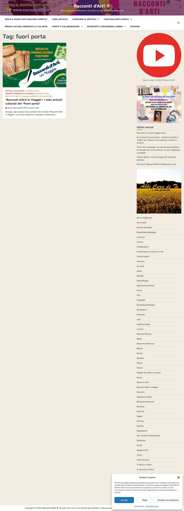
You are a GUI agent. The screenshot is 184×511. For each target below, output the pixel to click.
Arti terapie (141, 222)
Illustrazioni (142, 309)
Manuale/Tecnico (144, 334)
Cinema (140, 242)
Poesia (139, 368)
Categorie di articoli (84, 19)
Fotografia (141, 300)
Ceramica (141, 237)
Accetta (124, 500)
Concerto (141, 261)
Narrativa (140, 358)
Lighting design (143, 324)
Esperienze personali (146, 285)
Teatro (139, 455)
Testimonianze (143, 460)
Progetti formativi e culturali (19, 94)
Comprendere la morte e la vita (150, 251)
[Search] (179, 23)
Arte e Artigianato (144, 218)
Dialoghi (140, 276)
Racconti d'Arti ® (92, 6)
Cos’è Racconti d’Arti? (116, 19)
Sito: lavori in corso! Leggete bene (151, 133)
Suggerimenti (142, 450)
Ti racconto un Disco (145, 469)
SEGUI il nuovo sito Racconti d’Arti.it (26, 19)
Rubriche (34, 96)
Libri (139, 319)
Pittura (139, 363)
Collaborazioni (143, 247)
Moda (139, 339)
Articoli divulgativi (14, 91)
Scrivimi (135, 26)
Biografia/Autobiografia (146, 232)
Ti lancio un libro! (144, 464)
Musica (140, 353)
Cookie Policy (139, 506)
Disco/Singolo (143, 280)
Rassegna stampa (144, 397)
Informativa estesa (152, 506)
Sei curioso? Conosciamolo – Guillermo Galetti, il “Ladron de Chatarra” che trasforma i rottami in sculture (158, 140)
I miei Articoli (60, 19)
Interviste (141, 314)
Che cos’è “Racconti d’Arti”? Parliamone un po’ (156, 164)
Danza (139, 271)
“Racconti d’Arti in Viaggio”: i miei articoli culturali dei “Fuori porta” (33, 101)
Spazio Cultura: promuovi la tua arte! (26, 26)
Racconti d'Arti (42, 94)
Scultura (140, 426)
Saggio (140, 416)
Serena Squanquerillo (16, 108)
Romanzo (141, 406)
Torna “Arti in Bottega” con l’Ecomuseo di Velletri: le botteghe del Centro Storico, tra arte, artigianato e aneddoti (158, 150)
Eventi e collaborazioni (65, 26)
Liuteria (140, 329)
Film (138, 295)
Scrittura (140, 421)
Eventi (139, 290)
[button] (178, 477)
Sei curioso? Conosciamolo (148, 435)
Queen (139, 377)
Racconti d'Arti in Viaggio (17, 96)
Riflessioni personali (145, 401)
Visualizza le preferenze (167, 500)
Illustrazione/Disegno (146, 305)
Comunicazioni (32, 91)
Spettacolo (141, 440)
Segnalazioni (46, 96)
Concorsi (140, 266)
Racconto (141, 392)
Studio (139, 445)
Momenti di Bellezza (145, 343)
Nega (144, 500)
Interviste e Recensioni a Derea (105, 26)
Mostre (140, 348)
